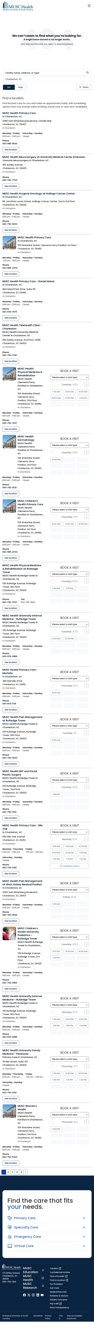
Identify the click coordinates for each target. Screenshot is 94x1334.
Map (20, 87)
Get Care (54, 1288)
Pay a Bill (54, 1303)
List (9, 87)
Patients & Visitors (59, 1295)
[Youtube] (42, 1294)
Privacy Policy (48, 1317)
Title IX (61, 1317)
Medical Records (58, 1291)
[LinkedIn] (37, 1294)
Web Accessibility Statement (74, 1317)
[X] (28, 1294)
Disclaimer (38, 1316)
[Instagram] (33, 1294)
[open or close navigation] (89, 6)
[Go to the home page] (18, 6)
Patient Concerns (58, 1299)
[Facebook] (24, 1294)
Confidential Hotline (60, 1272)
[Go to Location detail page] (9, 242)
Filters (85, 87)
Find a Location (57, 1280)
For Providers (56, 1284)
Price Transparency (59, 1307)
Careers (54, 1268)
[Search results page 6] (26, 1172)
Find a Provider (57, 1276)
